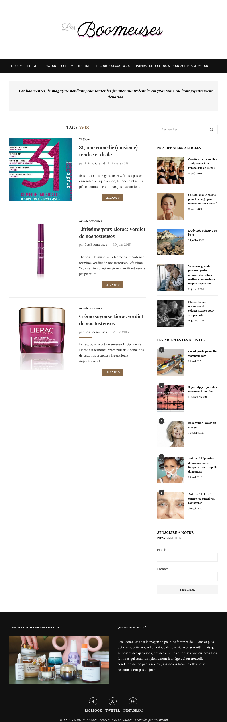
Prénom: (163, 569)
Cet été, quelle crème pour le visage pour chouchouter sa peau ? (202, 199)
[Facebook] (198, 91)
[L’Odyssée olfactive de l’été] (170, 242)
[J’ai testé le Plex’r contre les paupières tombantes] (170, 505)
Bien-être (83, 65)
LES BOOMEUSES (83, 720)
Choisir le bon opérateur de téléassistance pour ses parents (201, 308)
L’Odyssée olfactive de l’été (202, 233)
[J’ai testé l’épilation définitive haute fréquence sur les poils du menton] (170, 470)
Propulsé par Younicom (151, 720)
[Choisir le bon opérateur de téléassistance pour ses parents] (170, 313)
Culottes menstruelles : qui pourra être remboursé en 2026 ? (202, 163)
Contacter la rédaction (190, 65)
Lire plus (111, 197)
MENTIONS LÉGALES (115, 720)
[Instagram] (207, 91)
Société (65, 65)
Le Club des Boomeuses (113, 65)
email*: (162, 550)
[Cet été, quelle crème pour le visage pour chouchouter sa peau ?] (170, 206)
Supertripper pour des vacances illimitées (202, 389)
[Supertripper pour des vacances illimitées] (170, 398)
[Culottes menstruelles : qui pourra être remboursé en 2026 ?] (170, 170)
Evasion (50, 65)
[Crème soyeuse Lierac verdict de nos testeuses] (40, 338)
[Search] (213, 91)
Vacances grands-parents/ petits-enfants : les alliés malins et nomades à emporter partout (201, 275)
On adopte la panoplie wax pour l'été (202, 354)
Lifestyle (31, 65)
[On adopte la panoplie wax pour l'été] (170, 362)
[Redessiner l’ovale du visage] (170, 434)
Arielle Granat (95, 163)
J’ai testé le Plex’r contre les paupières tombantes (201, 498)
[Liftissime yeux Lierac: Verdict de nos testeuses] (40, 251)
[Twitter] (202, 91)
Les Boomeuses (96, 245)
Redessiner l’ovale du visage (202, 425)
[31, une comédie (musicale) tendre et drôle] (40, 169)
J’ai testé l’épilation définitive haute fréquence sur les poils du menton (202, 465)
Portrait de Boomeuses (153, 65)
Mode (15, 65)
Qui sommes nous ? (24, 78)
